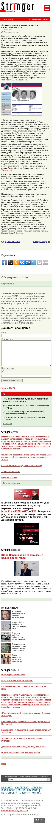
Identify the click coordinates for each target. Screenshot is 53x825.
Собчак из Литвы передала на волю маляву (21, 465)
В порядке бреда (40, 242)
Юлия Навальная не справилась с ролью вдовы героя (22, 556)
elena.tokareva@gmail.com (14, 810)
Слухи (21, 790)
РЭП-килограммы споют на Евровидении (20, 753)
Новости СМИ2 (7, 388)
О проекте (24, 793)
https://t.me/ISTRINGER (15, 511)
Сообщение (7, 339)
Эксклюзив (8, 790)
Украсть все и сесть (10, 471)
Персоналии (9, 793)
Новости (36, 787)
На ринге (7, 787)
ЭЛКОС (35, 815)
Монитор (32, 790)
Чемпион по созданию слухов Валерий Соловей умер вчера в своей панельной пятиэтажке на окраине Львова (26, 457)
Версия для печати (11, 32)
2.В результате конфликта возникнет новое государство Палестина (25, 413)
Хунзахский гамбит (12, 242)
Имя (3, 333)
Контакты (36, 793)
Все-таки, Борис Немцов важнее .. (17, 680)
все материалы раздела (38, 19)
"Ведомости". (7, 170)
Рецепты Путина (9, 477)
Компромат (22, 787)
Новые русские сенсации (13, 674)
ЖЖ (33, 511)
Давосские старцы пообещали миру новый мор (23, 747)
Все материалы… (12, 483)
